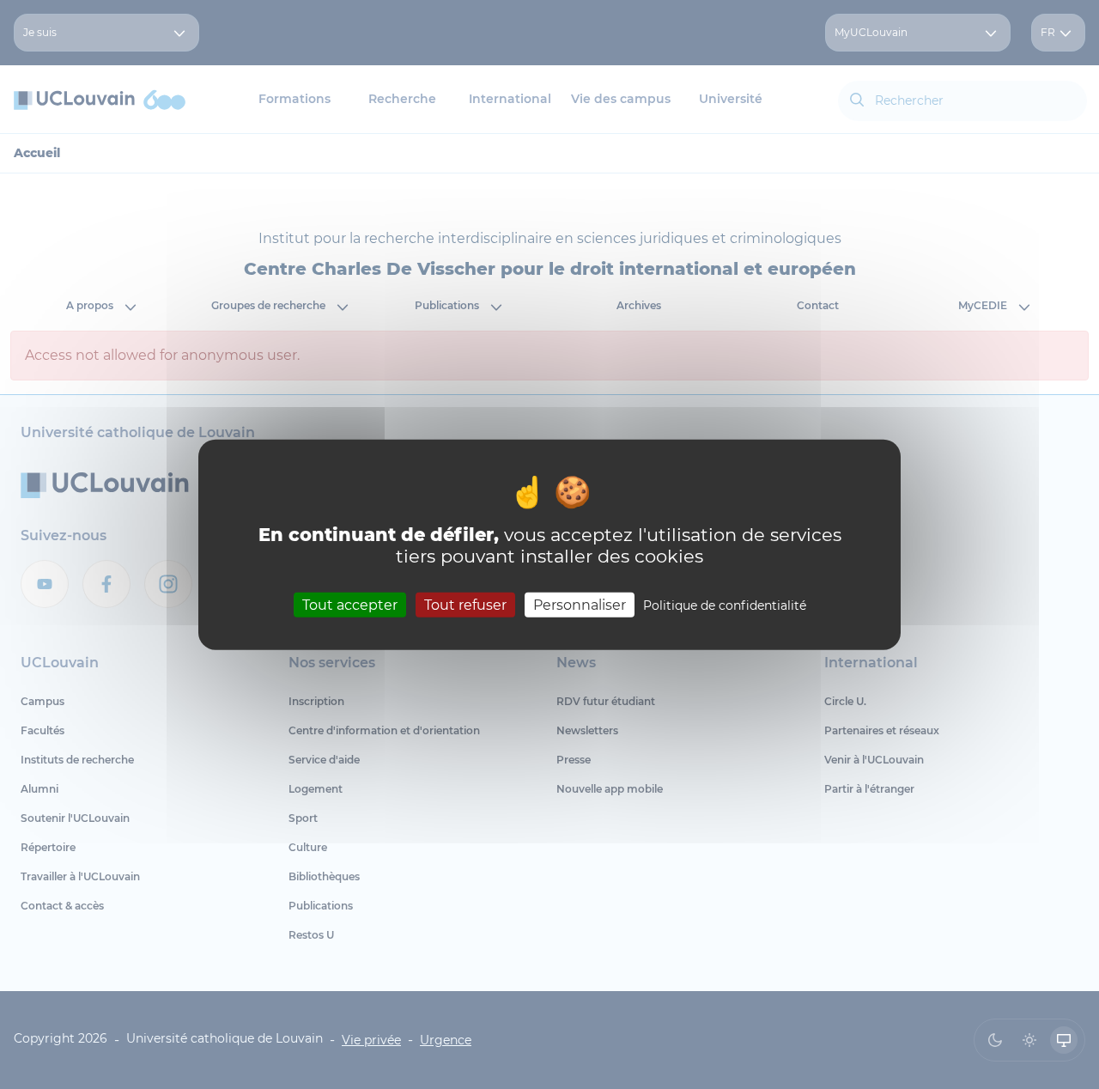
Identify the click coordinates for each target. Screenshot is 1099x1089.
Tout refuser (465, 604)
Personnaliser (579, 604)
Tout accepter (350, 604)
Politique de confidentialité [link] (724, 604)
